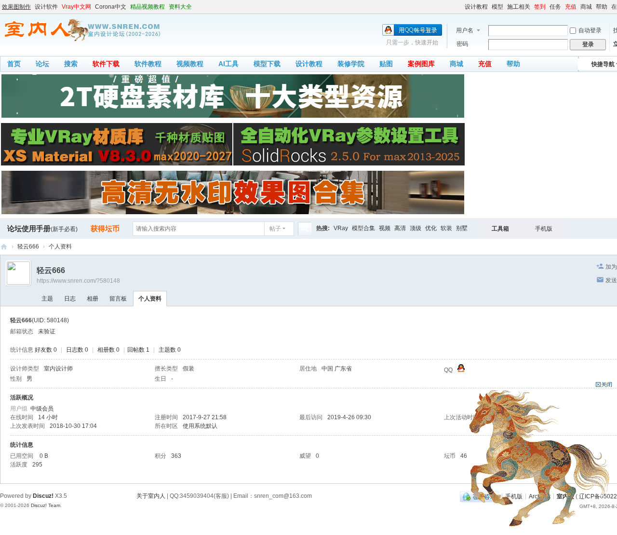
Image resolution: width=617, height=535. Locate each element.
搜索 (71, 64)
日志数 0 (77, 349)
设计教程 (476, 6)
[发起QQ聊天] (461, 370)
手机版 (543, 228)
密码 (462, 44)
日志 (70, 298)
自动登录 (590, 30)
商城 (586, 6)
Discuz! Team (45, 505)
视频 (384, 228)
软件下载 (106, 64)
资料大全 (180, 6)
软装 (446, 228)
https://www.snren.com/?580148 (78, 280)
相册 (92, 298)
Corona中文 (110, 6)
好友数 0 (46, 349)
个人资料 (149, 298)
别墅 (462, 228)
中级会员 (42, 408)
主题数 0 (170, 349)
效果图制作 (16, 6)
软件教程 (147, 64)
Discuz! (43, 496)
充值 (571, 6)
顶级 (415, 228)
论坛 (42, 64)
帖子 (275, 228)
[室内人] (81, 30)
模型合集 (363, 228)
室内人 (4, 247)
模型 (497, 6)
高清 (400, 228)
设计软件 (46, 6)
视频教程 (189, 64)
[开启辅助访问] (460, 6)
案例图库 (421, 64)
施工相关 (518, 6)
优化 (431, 228)
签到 (540, 6)
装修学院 (350, 64)
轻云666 (28, 246)
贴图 (386, 64)
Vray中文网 (76, 6)
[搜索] (304, 228)
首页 (14, 64)
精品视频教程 (147, 6)
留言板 (118, 298)
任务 (555, 6)
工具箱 (500, 228)
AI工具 (228, 64)
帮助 (601, 6)
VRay (341, 228)
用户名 (464, 30)
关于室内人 (150, 496)
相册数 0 (108, 349)
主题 (47, 298)
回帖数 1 (138, 349)
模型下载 (267, 64)
